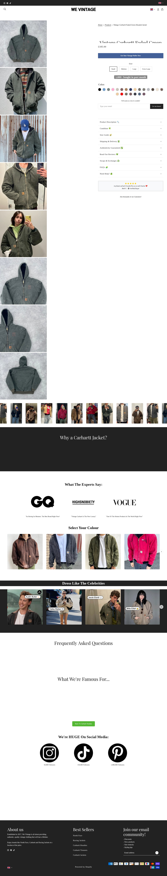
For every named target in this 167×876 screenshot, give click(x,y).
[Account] (158, 9)
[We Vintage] (83, 9)
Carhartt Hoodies (80, 845)
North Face (77, 836)
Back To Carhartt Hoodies (83, 724)
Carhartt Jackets (79, 855)
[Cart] (162, 9)
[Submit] (156, 852)
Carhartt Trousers (80, 850)
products (108, 25)
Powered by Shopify (83, 867)
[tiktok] (10, 3)
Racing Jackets (79, 840)
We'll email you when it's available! (130, 101)
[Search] (5, 9)
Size (130, 64)
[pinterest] (7, 3)
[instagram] (4, 3)
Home (100, 25)
